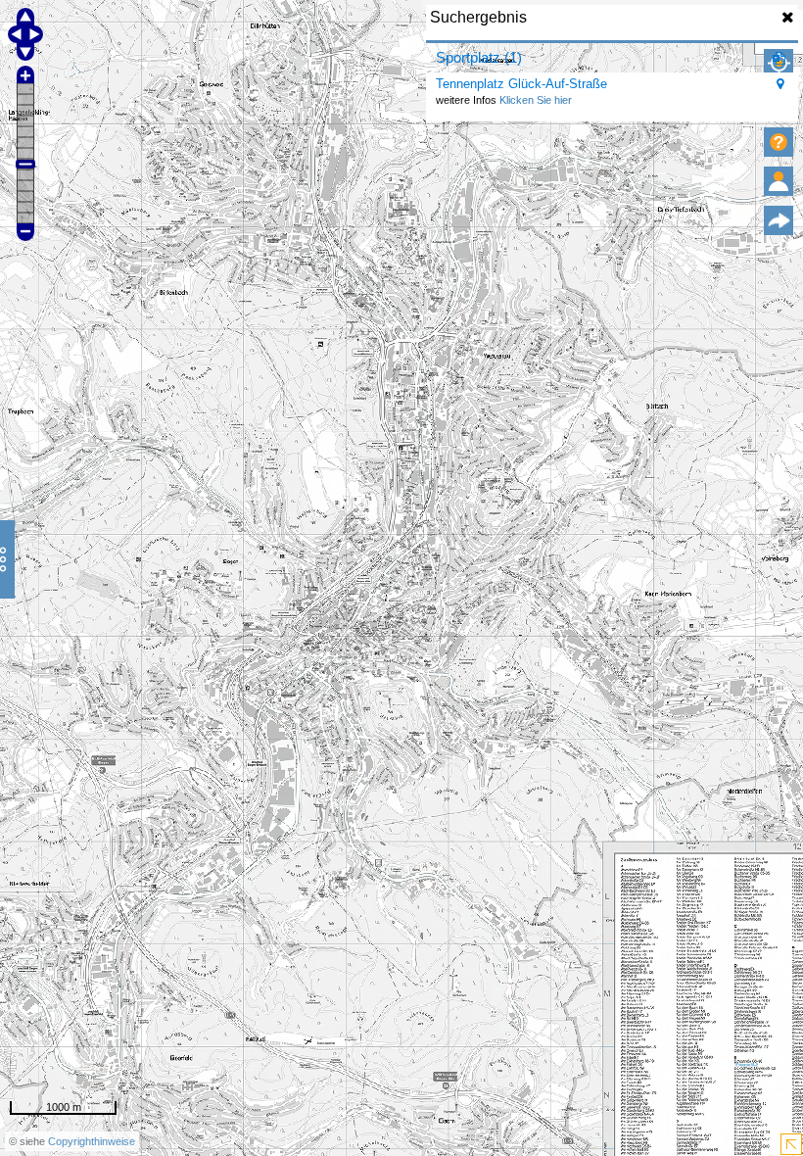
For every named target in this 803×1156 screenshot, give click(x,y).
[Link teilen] (778, 220)
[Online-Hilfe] (778, 142)
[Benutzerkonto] (778, 181)
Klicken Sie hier (535, 100)
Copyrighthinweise (91, 1141)
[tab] (612, 57)
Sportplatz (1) (479, 57)
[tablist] (612, 82)
